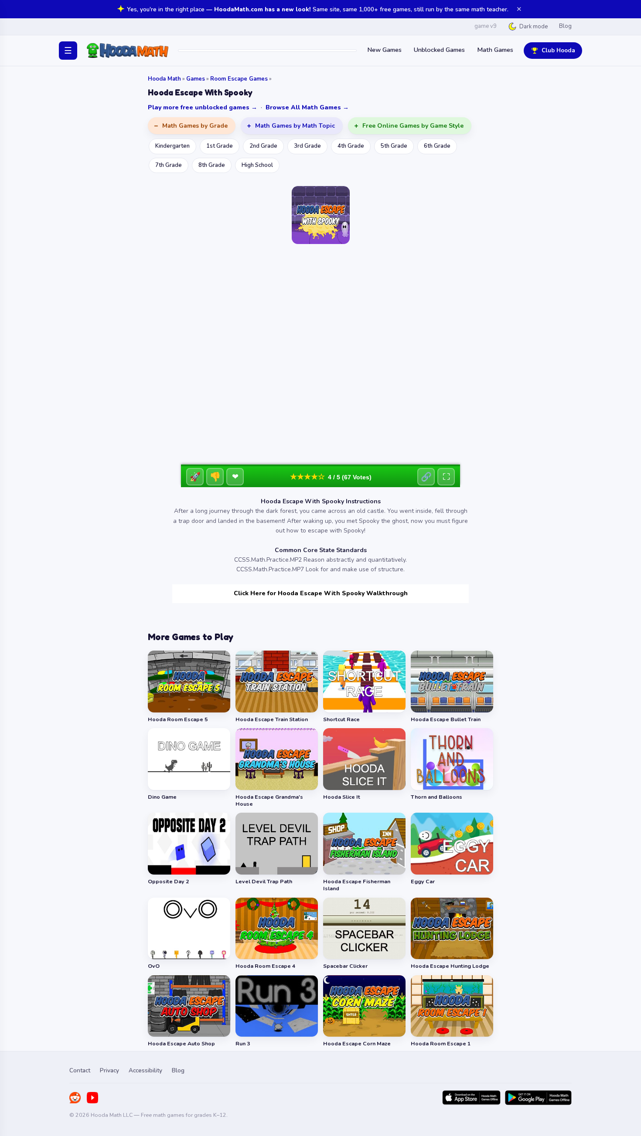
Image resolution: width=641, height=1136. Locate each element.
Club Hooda (558, 50)
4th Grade (351, 146)
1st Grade (219, 146)
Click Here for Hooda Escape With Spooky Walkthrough (321, 593)
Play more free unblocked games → (202, 107)
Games (195, 79)
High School (257, 165)
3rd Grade (307, 146)
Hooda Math (164, 79)
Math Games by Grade (195, 126)
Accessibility (145, 1070)
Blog (565, 26)
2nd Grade (263, 146)
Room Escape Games (239, 79)
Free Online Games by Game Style (413, 126)
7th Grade (168, 165)
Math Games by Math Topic (295, 126)
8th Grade (211, 165)
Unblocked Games (439, 49)
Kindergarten (172, 146)
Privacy (109, 1070)
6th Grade (437, 146)
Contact (79, 1070)
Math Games (495, 49)
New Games (384, 49)
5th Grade (394, 146)
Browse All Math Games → (307, 107)
